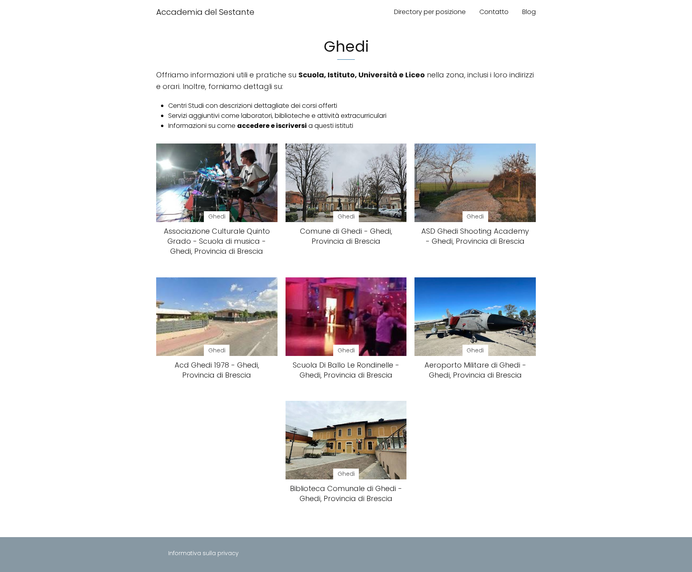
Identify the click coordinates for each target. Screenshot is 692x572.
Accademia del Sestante (205, 12)
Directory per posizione (430, 11)
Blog (529, 11)
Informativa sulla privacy (203, 553)
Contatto (494, 11)
